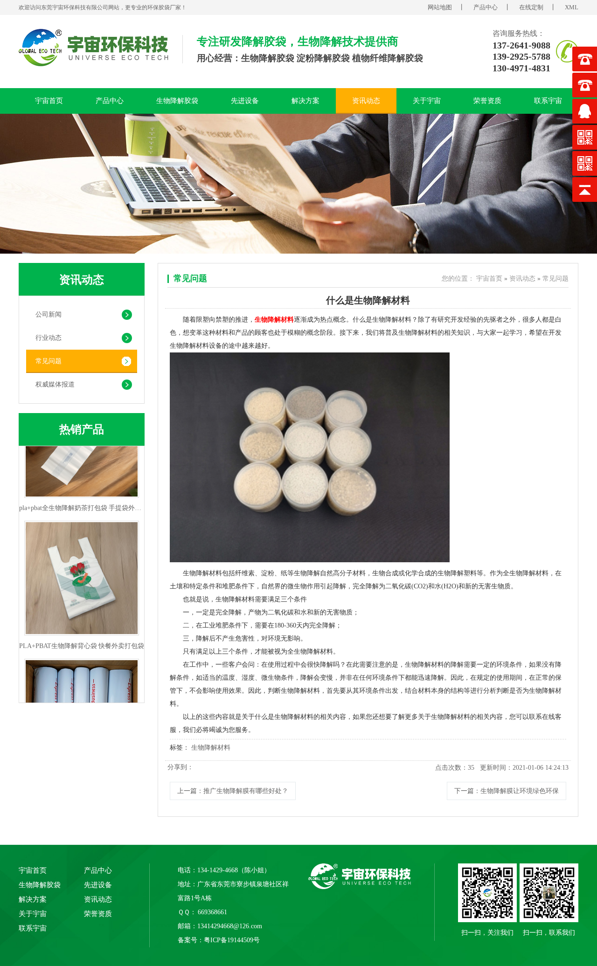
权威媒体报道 (55, 384)
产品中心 (485, 7)
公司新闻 (48, 314)
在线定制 (531, 7)
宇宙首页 (49, 100)
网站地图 (440, 7)
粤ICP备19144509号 (232, 940)
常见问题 (48, 361)
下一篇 (506, 790)
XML (571, 7)
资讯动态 (366, 100)
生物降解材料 (210, 747)
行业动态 (48, 337)
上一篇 (232, 790)
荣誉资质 (487, 100)
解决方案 (305, 100)
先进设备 (245, 100)
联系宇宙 (548, 100)
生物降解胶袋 (177, 100)
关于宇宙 (427, 100)
